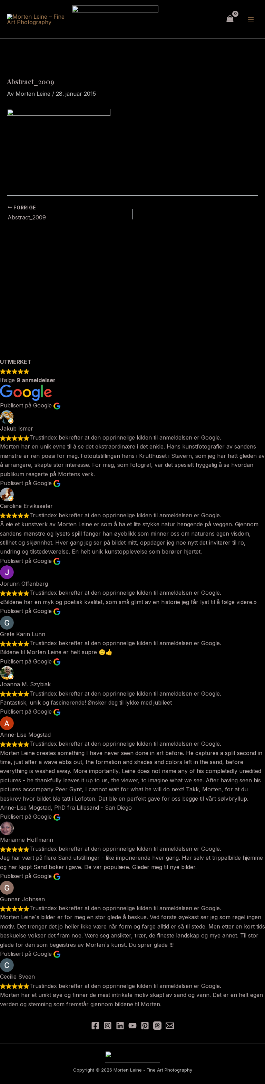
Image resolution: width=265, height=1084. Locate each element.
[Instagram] (108, 1025)
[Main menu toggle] (251, 19)
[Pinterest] (145, 1025)
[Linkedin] (120, 1025)
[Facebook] (95, 1025)
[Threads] (157, 1025)
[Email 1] (170, 1025)
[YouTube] (132, 1025)
